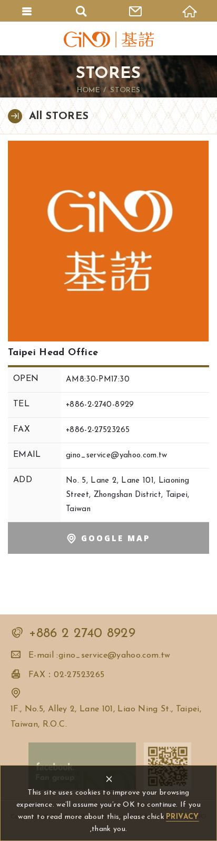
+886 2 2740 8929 (82, 633)
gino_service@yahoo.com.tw (116, 455)
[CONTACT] (135, 10)
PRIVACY (182, 817)
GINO (108, 39)
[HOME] (190, 10)
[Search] (81, 10)
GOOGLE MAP (115, 538)
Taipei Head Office (108, 240)
